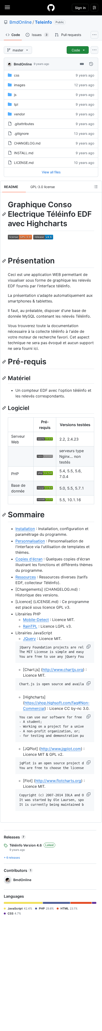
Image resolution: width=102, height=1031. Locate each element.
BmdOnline (20, 22)
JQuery (29, 638)
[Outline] (96, 186)
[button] (89, 646)
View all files (51, 172)
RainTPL (30, 626)
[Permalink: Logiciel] (4, 408)
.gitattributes (24, 124)
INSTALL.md (23, 153)
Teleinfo (43, 22)
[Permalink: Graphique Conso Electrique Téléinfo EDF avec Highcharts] (4, 214)
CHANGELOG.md (27, 143)
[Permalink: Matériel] (4, 378)
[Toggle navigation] (7, 7)
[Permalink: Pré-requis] (4, 362)
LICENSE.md (24, 163)
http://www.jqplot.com (61, 748)
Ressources (25, 577)
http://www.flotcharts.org (58, 780)
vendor (19, 114)
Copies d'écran (28, 559)
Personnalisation (30, 541)
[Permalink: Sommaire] (4, 515)
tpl (16, 104)
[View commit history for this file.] (91, 64)
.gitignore (21, 133)
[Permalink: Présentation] (4, 260)
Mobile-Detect (36, 619)
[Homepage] (51, 7)
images (19, 85)
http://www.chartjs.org (62, 669)
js (15, 95)
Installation (25, 528)
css (16, 75)
